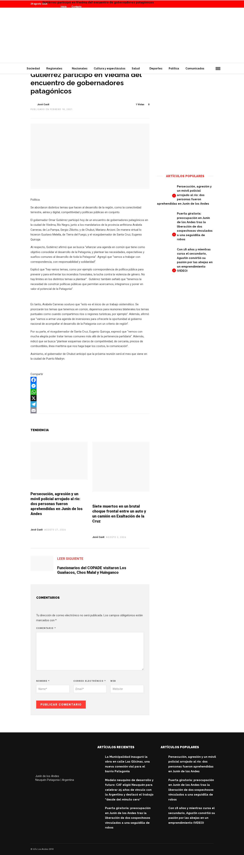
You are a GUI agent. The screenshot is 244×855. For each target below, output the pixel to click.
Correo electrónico (89, 681)
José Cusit (43, 104)
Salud (136, 68)
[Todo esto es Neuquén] (185, 160)
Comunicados (194, 68)
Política (174, 68)
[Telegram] (89, 404)
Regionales (54, 68)
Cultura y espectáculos (109, 68)
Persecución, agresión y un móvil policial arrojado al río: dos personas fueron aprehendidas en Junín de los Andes (56, 504)
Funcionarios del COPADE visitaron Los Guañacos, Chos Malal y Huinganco (91, 570)
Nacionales (79, 68)
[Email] (89, 410)
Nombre (43, 681)
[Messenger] (89, 386)
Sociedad (33, 68)
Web (113, 681)
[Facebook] (89, 380)
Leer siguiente (70, 559)
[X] (89, 398)
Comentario (46, 628)
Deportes (155, 68)
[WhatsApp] (89, 392)
